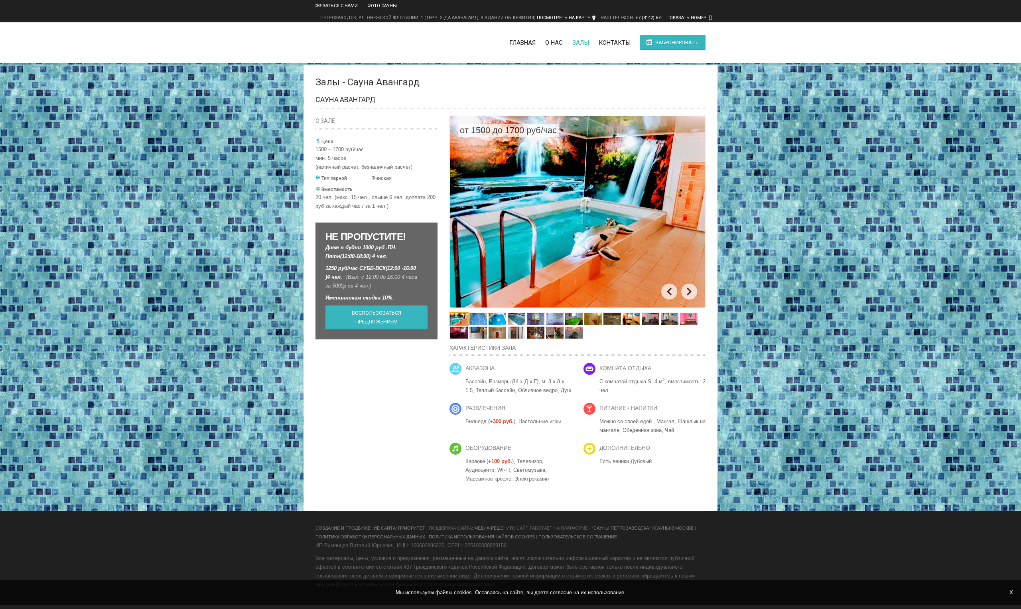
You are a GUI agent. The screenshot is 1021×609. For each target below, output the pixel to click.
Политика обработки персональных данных (370, 536)
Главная (522, 42)
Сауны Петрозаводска (621, 528)
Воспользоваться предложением (376, 317)
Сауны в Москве (674, 528)
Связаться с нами (336, 5)
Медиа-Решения (493, 528)
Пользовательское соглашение (577, 536)
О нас (554, 42)
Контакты (615, 42)
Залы (580, 42)
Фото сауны (382, 5)
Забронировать (676, 42)
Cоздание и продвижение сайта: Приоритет (370, 528)
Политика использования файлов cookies (482, 536)
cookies (463, 592)
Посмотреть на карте (563, 17)
